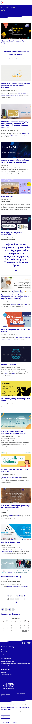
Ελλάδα (20, 304)
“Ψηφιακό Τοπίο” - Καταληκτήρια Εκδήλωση (13, 42)
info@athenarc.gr (22, 693)
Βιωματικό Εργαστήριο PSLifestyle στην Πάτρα (15, 400)
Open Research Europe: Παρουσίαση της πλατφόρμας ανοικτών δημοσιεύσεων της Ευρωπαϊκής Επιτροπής (15, 297)
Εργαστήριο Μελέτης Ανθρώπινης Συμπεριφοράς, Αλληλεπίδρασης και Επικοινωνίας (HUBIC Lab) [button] (15, 664)
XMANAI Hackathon (8, 364)
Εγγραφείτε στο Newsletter (5, 694)
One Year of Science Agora (10, 542)
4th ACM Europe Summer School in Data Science (15, 331)
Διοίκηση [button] (3, 649)
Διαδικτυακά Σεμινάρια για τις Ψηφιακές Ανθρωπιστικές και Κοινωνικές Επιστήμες (16, 85)
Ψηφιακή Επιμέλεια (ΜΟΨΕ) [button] (7, 661)
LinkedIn (13, 609)
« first (8, 596)
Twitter (9, 609)
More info (5, 717)
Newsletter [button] (3, 672)
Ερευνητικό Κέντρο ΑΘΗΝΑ (8, 7)
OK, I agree (6, 722)
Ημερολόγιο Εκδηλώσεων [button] (6, 674)
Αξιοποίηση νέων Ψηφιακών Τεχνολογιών (11, 234)
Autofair (13, 373)
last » (16, 602)
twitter (26, 643)
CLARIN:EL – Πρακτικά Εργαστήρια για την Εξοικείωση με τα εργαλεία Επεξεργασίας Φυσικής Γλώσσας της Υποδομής (15, 124)
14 (18, 599)
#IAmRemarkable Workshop (11, 577)
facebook (23, 643)
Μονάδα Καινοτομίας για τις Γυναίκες (17, 586)
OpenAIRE (13, 304)
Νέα (3, 10)
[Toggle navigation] (30, 2)
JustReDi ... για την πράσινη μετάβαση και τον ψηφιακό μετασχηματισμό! (15, 161)
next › (25, 599)
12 (13, 599)
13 (15, 599)
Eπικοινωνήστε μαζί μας (5, 692)
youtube (30, 643)
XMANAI (7, 373)
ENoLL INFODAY (7, 196)
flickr (28, 643)
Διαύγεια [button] (3, 654)
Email (2, 609)
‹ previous (11, 596)
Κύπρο (25, 304)
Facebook (6, 609)
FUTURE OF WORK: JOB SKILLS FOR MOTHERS (14, 470)
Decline (15, 722)
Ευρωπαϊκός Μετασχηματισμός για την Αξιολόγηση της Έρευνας (15, 507)
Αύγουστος (16, 618)
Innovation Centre (9, 2)
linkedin (24, 643)
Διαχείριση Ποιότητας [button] (6, 651)
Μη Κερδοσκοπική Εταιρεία (11, 477)
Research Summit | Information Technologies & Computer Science (13, 432)
